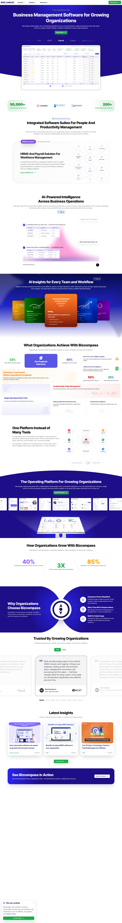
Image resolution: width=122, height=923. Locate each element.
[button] (41, 700)
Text (57, 650)
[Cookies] (33, 902)
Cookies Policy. (11, 914)
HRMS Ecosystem (28, 142)
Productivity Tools (44, 142)
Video (64, 650)
